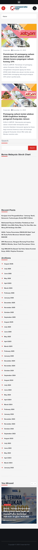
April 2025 (7, 341)
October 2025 (9, 312)
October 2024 (9, 370)
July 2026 (7, 268)
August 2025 (8, 322)
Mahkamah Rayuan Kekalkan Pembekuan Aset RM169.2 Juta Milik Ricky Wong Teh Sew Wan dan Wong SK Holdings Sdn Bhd (18, 225)
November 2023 (9, 424)
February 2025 (9, 351)
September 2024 (10, 375)
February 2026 (9, 293)
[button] (32, 483)
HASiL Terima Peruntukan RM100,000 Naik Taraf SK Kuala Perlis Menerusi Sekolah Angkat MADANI (18, 234)
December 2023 (9, 419)
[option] (19, 505)
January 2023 (9, 467)
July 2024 (7, 385)
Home (5, 16)
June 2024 (7, 390)
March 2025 (8, 346)
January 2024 (9, 414)
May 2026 (7, 278)
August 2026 (8, 264)
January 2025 (9, 356)
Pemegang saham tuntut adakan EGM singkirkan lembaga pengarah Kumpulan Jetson (18, 116)
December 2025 (9, 302)
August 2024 (8, 380)
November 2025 (9, 307)
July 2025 (7, 327)
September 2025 (10, 317)
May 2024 (7, 395)
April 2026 (7, 283)
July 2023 (7, 443)
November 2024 (9, 365)
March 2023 (8, 463)
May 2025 (7, 336)
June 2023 (7, 448)
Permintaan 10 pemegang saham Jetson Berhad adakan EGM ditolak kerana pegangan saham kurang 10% (18, 58)
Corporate (6, 50)
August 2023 (8, 438)
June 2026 (7, 273)
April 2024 (7, 399)
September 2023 (10, 433)
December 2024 (9, 361)
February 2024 (9, 409)
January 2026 (9, 298)
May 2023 (7, 453)
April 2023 (7, 458)
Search (5, 141)
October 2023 (9, 429)
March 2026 (8, 288)
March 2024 (8, 404)
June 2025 (7, 332)
